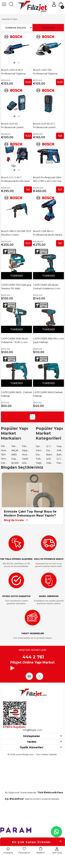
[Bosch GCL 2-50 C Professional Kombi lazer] (16, 156)
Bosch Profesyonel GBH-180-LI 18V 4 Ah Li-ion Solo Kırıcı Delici (48, 179)
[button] (14, 62)
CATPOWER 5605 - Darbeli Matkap (16, 394)
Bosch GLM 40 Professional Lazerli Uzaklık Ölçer (12, 125)
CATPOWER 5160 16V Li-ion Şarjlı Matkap (48, 340)
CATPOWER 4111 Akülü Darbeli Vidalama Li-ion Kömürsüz (46, 286)
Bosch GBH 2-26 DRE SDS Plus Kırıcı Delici (16, 233)
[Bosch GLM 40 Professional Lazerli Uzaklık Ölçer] (16, 102)
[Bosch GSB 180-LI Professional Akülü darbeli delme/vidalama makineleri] (48, 210)
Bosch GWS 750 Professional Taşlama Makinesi (45, 71)
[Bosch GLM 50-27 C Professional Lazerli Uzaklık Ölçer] (48, 102)
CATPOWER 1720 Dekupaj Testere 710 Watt (16, 286)
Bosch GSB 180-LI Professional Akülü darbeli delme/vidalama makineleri (48, 233)
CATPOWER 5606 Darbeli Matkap (48, 394)
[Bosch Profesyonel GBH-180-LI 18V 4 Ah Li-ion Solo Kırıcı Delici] (48, 156)
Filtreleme (48, 27)
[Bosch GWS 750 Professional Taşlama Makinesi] (48, 48)
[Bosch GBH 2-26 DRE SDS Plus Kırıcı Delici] (16, 210)
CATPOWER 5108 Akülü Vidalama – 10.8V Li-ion (14, 340)
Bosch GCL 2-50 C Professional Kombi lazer (15, 179)
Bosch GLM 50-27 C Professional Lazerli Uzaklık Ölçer (44, 125)
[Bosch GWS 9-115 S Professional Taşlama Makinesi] (16, 48)
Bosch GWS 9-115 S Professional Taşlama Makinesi (13, 71)
